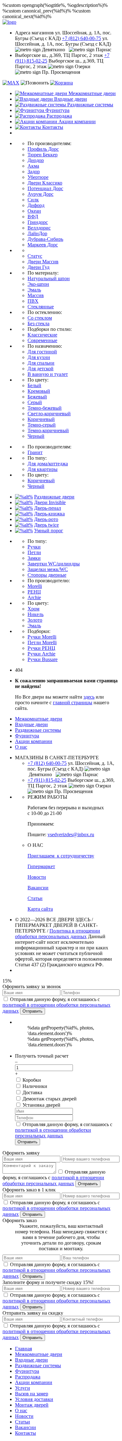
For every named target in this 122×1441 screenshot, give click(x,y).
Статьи (35, 898)
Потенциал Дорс (45, 188)
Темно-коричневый (48, 430)
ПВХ (33, 301)
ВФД (33, 216)
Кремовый (39, 391)
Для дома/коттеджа (48, 463)
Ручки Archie (41, 653)
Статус (35, 256)
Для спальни (41, 363)
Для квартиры (43, 469)
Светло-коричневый (49, 413)
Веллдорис (39, 227)
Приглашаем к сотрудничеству (61, 855)
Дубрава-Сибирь (45, 239)
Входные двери (31, 724)
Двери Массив (43, 261)
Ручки (34, 546)
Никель (35, 614)
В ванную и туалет (48, 374)
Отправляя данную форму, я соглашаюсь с (56, 1005)
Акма (33, 166)
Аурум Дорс (40, 194)
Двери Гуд (38, 267)
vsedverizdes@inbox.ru (71, 834)
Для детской (40, 368)
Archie (34, 597)
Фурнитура (27, 735)
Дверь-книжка (49, 513)
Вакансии (38, 887)
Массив (36, 295)
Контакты (25, 1433)
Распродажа (27, 1376)
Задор (34, 171)
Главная (23, 1348)
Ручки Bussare (43, 659)
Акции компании (33, 741)
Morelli (35, 586)
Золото (35, 620)
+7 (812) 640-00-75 (81, 38)
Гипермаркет (41, 866)
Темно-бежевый (45, 408)
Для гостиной (42, 351)
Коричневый (41, 419)
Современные (42, 340)
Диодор (36, 160)
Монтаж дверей (31, 1405)
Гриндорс (38, 222)
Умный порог (48, 530)
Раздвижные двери (54, 496)
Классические (42, 334)
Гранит (35, 452)
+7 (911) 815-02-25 (47, 780)
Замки (34, 558)
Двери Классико (45, 182)
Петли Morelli (42, 642)
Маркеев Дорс (43, 244)
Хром (33, 608)
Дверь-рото (46, 519)
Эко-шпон (38, 284)
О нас (21, 747)
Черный (36, 436)
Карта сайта (40, 909)
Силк (33, 199)
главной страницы (72, 702)
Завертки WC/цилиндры (54, 563)
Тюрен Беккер (43, 154)
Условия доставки (34, 1399)
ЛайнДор (37, 233)
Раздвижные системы (38, 730)
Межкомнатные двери (38, 718)
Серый (35, 402)
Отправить (33, 1011)
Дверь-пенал (47, 508)
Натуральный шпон (49, 278)
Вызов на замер (31, 1393)
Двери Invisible (50, 502)
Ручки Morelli (42, 637)
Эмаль (34, 289)
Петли (34, 552)
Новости (37, 877)
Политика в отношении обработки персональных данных (57, 933)
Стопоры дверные (47, 575)
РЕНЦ (34, 591)
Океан (34, 211)
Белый (34, 385)
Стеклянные (41, 306)
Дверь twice (46, 525)
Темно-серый (42, 424)
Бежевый (37, 396)
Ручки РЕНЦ (41, 648)
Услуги (22, 1388)
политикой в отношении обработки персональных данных (53, 1132)
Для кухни (39, 357)
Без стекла (38, 323)
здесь (89, 697)
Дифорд (36, 205)
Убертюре (38, 177)
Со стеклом (40, 318)
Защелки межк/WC (48, 569)
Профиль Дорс (43, 149)
